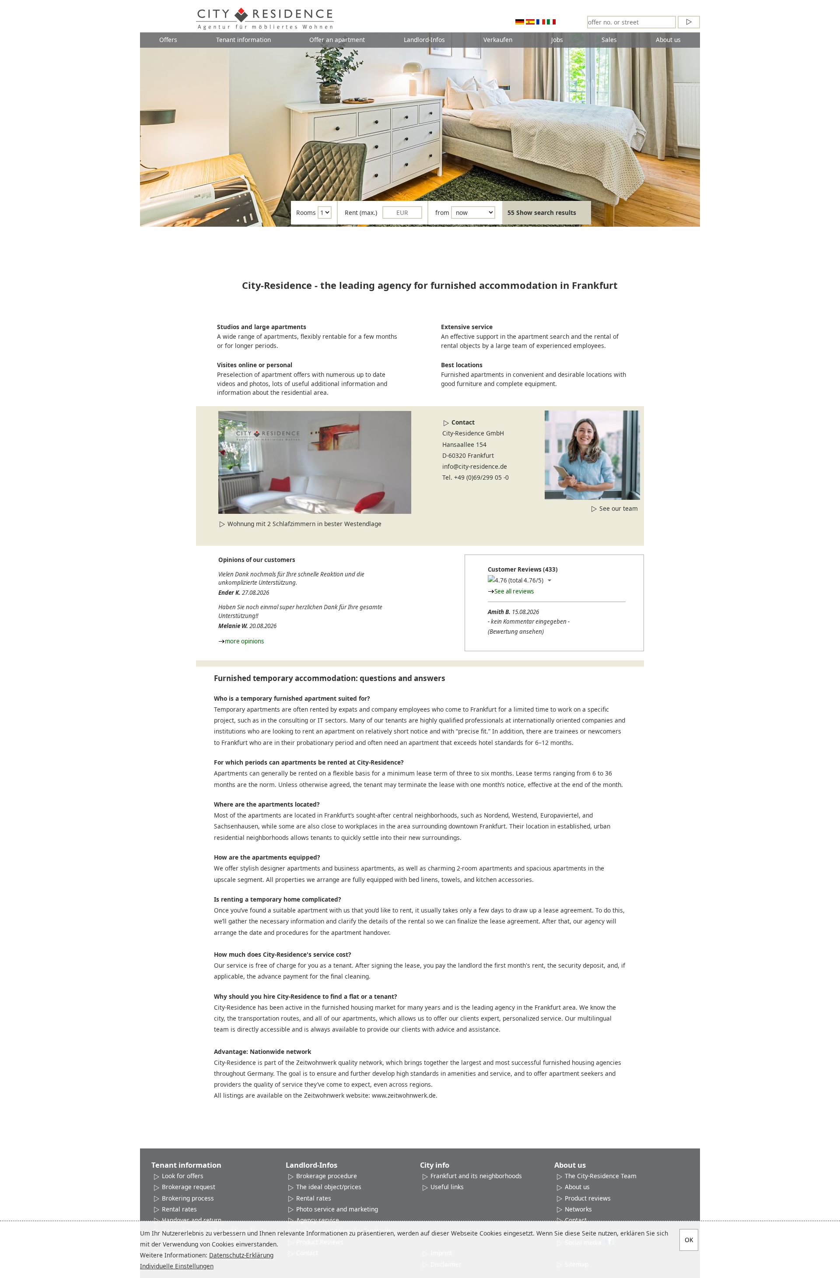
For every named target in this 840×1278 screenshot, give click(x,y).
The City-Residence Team (601, 1176)
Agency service (317, 1220)
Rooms (306, 212)
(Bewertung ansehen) (516, 631)
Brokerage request (188, 1187)
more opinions (244, 641)
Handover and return (191, 1220)
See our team (618, 508)
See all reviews (514, 591)
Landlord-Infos (424, 39)
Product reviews (588, 1198)
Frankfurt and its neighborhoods (476, 1176)
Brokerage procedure (326, 1176)
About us (668, 39)
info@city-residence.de (474, 466)
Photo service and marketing (337, 1209)
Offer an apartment (337, 39)
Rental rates (179, 1209)
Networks (578, 1209)
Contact (463, 422)
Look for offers (182, 1176)
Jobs (557, 39)
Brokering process (188, 1198)
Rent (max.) (361, 212)
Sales (609, 39)
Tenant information (243, 39)
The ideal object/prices (328, 1187)
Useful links (447, 1187)
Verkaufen (497, 39)
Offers (168, 39)
